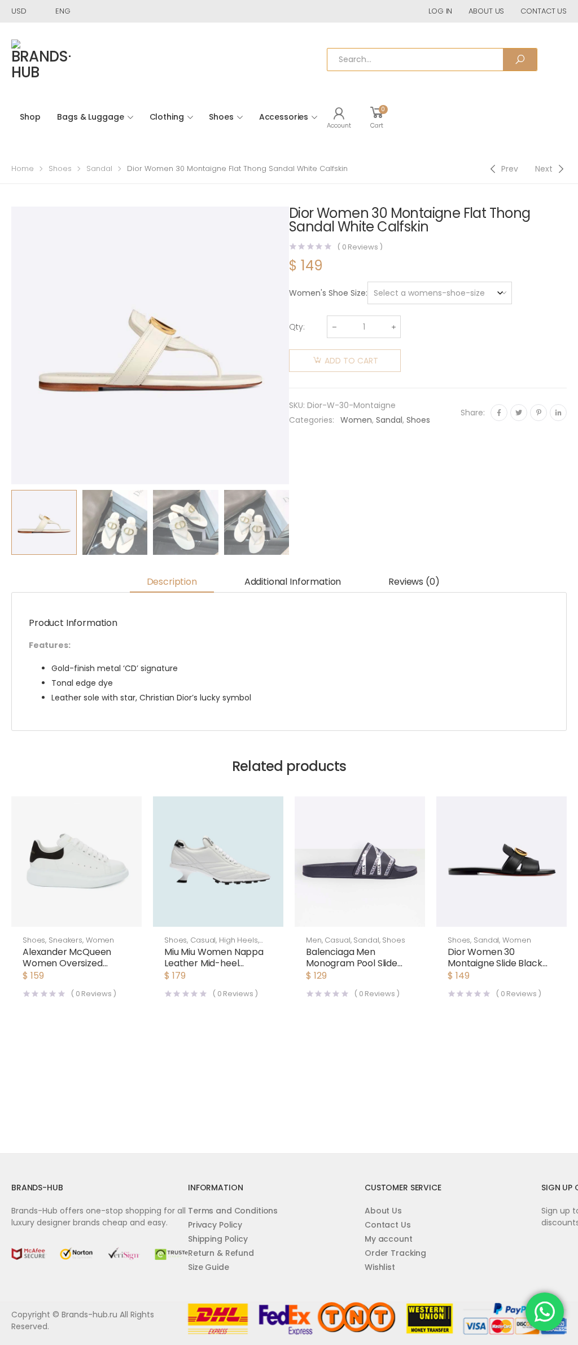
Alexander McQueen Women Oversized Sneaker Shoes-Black (69, 963)
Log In (440, 11)
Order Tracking (395, 1253)
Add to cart (351, 360)
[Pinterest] (538, 412)
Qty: (297, 326)
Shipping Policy (218, 1239)
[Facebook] (499, 412)
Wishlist (380, 1267)
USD (19, 11)
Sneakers (65, 940)
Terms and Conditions (233, 1210)
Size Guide (208, 1267)
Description (172, 581)
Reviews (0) (413, 581)
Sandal (99, 168)
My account (389, 1239)
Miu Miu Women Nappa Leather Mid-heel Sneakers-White (214, 963)
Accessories (283, 116)
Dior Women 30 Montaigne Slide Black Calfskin (495, 963)
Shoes (221, 116)
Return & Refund (221, 1253)
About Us (383, 1210)
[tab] (172, 582)
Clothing (167, 116)
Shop (30, 116)
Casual (203, 940)
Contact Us (388, 1224)
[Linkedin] (558, 412)
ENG (63, 11)
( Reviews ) (360, 247)
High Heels (238, 940)
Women (356, 420)
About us (486, 11)
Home (22, 168)
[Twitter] (518, 412)
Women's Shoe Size (327, 293)
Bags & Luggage (90, 116)
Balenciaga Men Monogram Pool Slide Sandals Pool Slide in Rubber (351, 968)
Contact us (543, 11)
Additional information (292, 581)
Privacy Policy (215, 1224)
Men (314, 940)
